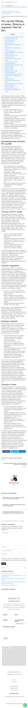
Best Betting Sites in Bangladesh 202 (9, 585)
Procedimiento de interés (19, 620)
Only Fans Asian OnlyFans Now (8, 573)
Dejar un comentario (6, 13)
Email (16, 614)
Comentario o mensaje (9, 626)
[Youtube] (18, 701)
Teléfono (5, 620)
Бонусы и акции (9, 41)
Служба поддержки (10, 40)
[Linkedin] (15, 701)
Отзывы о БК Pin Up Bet (11, 38)
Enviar (3, 563)
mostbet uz (23, 209)
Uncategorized (18, 12)
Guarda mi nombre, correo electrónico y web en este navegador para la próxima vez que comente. (14, 559)
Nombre (5, 614)
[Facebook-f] (9, 701)
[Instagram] (12, 701)
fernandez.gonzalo (8, 12)
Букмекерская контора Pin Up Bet (14, 37)
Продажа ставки (9, 43)
